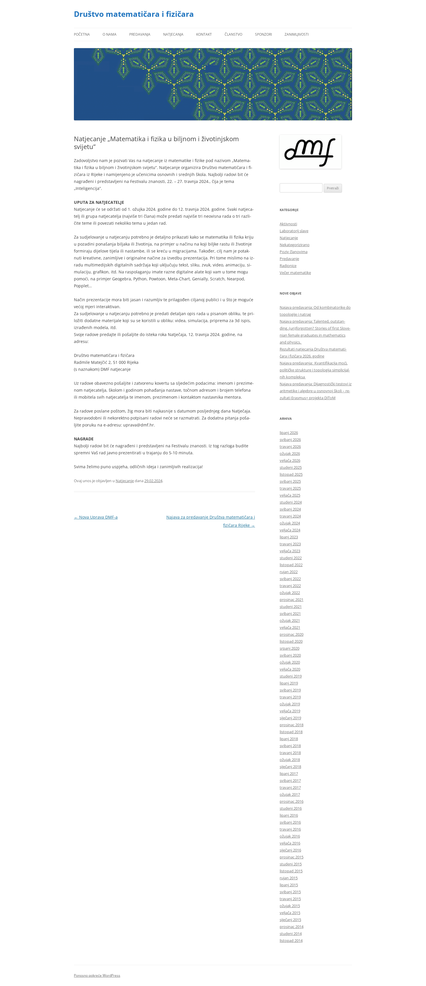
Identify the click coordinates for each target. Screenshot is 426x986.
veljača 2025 (290, 495)
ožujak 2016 (290, 836)
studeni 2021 (291, 606)
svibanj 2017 (290, 780)
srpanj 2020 (289, 648)
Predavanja (139, 34)
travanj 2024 (290, 516)
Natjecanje (125, 480)
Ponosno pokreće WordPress (97, 975)
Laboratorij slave (294, 230)
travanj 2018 (290, 752)
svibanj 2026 (290, 439)
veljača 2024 (290, 530)
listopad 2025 (291, 474)
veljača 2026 (290, 460)
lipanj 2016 (289, 815)
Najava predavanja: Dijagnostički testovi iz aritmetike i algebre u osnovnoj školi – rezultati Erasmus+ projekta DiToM (316, 390)
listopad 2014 (291, 940)
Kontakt (204, 34)
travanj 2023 (290, 543)
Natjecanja (173, 34)
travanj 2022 (290, 585)
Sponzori (263, 34)
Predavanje (289, 258)
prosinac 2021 (291, 599)
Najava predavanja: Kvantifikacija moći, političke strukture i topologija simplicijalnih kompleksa (315, 369)
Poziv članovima (293, 251)
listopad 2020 (291, 641)
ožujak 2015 (290, 905)
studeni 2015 (291, 864)
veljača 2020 (290, 669)
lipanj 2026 (289, 432)
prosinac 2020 (291, 634)
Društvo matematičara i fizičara (134, 14)
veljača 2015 (290, 912)
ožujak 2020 (290, 662)
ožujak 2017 (290, 794)
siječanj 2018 (290, 766)
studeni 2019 (291, 676)
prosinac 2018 (291, 724)
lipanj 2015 (289, 884)
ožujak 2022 (290, 592)
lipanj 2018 (289, 738)
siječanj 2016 (290, 850)
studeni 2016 (291, 808)
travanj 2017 (290, 787)
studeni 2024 (291, 502)
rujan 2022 (289, 571)
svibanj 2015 (290, 891)
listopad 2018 (291, 731)
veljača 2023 (290, 550)
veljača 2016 (290, 843)
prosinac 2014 (291, 926)
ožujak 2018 (290, 759)
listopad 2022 (291, 564)
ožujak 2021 (290, 620)
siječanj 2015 (290, 919)
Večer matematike (295, 272)
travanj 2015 (290, 898)
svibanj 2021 (290, 613)
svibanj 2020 (290, 655)
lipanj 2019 (289, 683)
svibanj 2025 (290, 481)
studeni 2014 (291, 933)
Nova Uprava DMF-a (96, 517)
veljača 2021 (290, 627)
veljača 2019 (290, 710)
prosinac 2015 (291, 857)
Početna (82, 34)
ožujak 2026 (290, 453)
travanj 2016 (290, 829)
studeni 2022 (291, 557)
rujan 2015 (289, 877)
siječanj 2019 (290, 717)
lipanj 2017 (289, 773)
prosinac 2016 (291, 801)
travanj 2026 (290, 446)
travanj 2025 (290, 488)
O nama (109, 34)
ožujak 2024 (290, 523)
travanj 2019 (290, 697)
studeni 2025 (291, 467)
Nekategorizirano (295, 244)
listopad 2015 (291, 871)
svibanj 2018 (290, 745)
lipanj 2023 (289, 537)
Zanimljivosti (297, 34)
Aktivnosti (288, 223)
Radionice (288, 265)
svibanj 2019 (290, 690)
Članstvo (233, 34)
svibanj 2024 (290, 509)
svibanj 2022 (290, 578)
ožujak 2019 (290, 704)
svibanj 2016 (290, 822)
